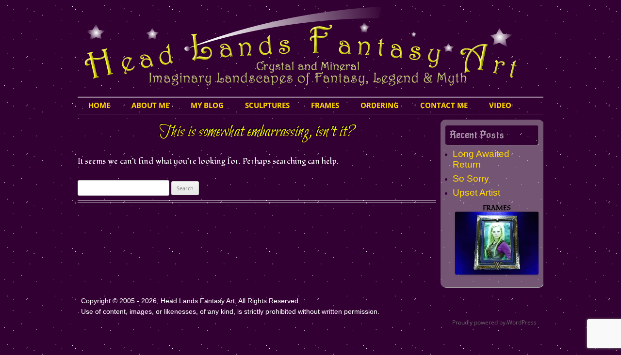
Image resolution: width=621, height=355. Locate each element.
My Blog (207, 105)
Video (500, 105)
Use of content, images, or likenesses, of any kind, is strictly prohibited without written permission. (230, 311)
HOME (99, 105)
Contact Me (444, 105)
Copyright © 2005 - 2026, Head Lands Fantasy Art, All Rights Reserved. (190, 301)
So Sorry (471, 178)
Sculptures (267, 105)
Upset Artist (476, 192)
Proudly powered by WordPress (494, 322)
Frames (325, 105)
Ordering (379, 105)
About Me (150, 105)
